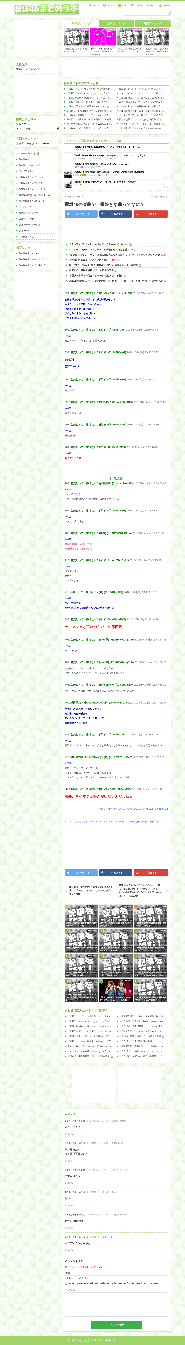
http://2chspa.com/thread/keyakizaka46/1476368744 (138, 809)
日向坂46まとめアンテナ (31, 183)
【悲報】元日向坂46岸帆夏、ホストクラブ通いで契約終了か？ (116, 973)
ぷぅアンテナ (25, 207)
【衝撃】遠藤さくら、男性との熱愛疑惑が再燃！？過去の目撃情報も (150, 998)
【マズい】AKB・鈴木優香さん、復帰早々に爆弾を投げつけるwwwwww (102, 51)
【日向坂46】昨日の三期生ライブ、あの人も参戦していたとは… (150, 115)
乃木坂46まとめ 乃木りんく (32, 265)
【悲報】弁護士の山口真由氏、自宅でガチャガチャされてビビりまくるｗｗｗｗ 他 (107, 102)
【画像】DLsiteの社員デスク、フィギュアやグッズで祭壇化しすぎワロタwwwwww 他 (108, 97)
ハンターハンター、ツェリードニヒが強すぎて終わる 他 (98, 249)
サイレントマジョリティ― (116, 821)
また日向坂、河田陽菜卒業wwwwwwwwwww (141, 1021)
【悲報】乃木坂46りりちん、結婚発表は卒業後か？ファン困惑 (116, 949)
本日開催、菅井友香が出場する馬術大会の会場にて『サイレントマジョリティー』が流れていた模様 (91, 890)
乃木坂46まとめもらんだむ (32, 259)
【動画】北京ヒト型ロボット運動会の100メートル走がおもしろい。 (101, 1036)
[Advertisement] (116, 67)
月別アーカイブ (25, 143)
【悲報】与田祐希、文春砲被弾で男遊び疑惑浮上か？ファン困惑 (81, 924)
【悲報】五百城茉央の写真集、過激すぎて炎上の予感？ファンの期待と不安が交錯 (81, 997)
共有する (152, 213)
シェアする (117, 213)
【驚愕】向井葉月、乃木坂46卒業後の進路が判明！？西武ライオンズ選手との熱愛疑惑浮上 (116, 923)
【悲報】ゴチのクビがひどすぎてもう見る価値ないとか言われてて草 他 (102, 93)
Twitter (139, 5)
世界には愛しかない (139, 821)
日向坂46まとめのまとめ (31, 177)
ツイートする (83, 213)
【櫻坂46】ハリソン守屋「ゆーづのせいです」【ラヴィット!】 (97, 128)
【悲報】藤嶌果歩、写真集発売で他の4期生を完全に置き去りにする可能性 (115, 998)
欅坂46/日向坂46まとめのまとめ (34, 195)
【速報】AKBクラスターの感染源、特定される (76, 50)
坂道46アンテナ (26, 218)
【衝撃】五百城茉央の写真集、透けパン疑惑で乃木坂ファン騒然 (81, 973)
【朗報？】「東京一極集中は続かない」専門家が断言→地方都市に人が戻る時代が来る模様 (112, 1041)
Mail (124, 5)
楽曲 (152, 821)
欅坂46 (159, 821)
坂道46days (24, 230)
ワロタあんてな (26, 236)
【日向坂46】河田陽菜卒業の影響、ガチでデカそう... (145, 1041)
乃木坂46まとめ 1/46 (29, 253)
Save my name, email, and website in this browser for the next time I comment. (113, 1283)
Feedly (167, 5)
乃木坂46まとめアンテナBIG (32, 189)
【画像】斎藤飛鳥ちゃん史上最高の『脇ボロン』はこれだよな (129, 50)
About (110, 5)
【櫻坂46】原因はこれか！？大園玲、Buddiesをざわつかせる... (150, 1016)
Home (95, 5)
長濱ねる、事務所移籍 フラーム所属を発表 (87, 111)
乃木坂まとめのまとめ (29, 165)
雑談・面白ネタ (161, 196)
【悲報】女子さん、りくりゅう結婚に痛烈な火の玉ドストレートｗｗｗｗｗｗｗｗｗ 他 (114, 254)
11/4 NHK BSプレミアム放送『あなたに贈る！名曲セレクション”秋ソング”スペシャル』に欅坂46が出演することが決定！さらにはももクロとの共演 (140, 890)
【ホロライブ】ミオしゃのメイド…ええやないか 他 (96, 244)
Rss (152, 5)
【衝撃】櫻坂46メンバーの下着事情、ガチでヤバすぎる (81, 949)
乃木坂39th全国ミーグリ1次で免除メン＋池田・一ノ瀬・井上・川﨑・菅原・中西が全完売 (110, 119)
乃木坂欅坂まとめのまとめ (32, 201)
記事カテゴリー (25, 124)
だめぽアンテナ (26, 171)
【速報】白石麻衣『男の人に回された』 (90, 260)
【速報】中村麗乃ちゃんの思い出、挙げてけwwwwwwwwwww (149, 124)
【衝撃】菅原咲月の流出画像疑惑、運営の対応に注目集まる (150, 924)
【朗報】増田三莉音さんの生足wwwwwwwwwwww (144, 128)
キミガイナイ (96, 821)
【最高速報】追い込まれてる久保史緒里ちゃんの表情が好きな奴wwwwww (156, 51)
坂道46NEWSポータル (29, 224)
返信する (69, 1134)
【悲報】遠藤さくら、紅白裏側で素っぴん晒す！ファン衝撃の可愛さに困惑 (150, 973)
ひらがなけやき (80, 821)
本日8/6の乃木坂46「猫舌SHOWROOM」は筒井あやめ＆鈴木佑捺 (99, 106)
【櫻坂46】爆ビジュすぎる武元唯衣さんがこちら (143, 1031)
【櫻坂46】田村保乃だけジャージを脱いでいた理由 (92, 115)
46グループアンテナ (28, 212)
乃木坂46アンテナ (27, 159)
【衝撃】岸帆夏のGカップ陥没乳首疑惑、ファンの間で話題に (149, 949)
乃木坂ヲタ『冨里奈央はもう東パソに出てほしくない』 (146, 111)
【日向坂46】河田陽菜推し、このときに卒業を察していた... (148, 1026)
